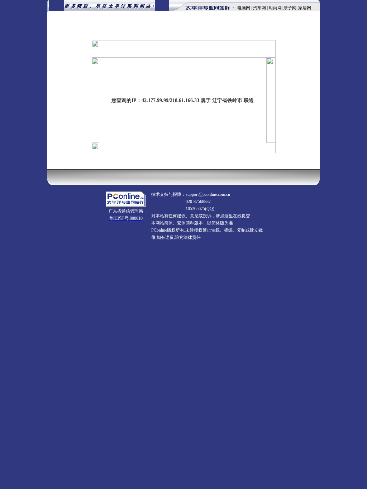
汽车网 (259, 7)
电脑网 (243, 7)
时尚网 (275, 7)
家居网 (304, 7)
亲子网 (289, 7)
